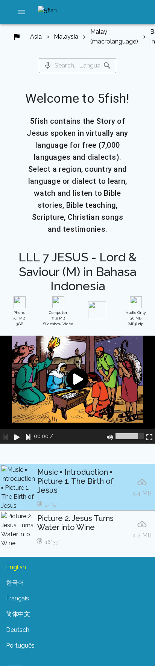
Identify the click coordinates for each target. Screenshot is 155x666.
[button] (21, 12)
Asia (36, 36)
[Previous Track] (5, 436)
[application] (77, 390)
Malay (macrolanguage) (114, 36)
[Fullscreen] (149, 436)
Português (20, 645)
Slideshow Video (58, 318)
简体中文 (18, 614)
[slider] (129, 436)
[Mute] (109, 436)
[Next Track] (28, 436)
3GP (20, 318)
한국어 (15, 582)
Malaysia (66, 36)
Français (17, 598)
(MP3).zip (136, 318)
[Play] (17, 436)
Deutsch (17, 629)
